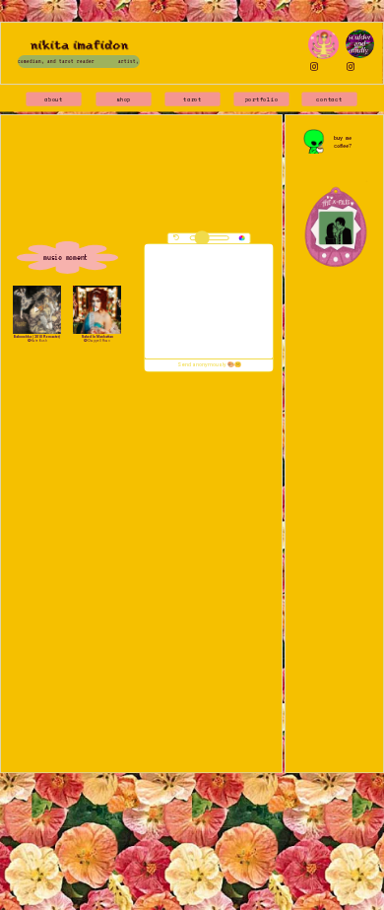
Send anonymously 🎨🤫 (209, 364)
